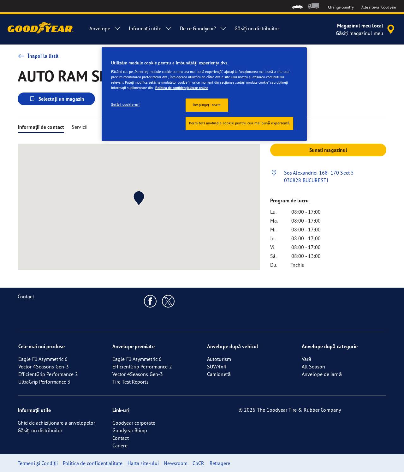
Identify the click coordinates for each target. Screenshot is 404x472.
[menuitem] (297, 6)
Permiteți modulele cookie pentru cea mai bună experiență (239, 123)
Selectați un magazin (61, 99)
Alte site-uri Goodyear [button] (378, 7)
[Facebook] (150, 301)
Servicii (79, 127)
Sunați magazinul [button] (328, 150)
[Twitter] (168, 301)
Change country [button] (341, 7)
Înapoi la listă (43, 56)
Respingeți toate (207, 105)
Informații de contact (41, 127)
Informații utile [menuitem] (145, 28)
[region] (204, 94)
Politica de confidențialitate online (181, 88)
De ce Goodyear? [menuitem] (198, 28)
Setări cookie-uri (125, 104)
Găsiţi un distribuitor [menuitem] (257, 28)
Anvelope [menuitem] (99, 28)
